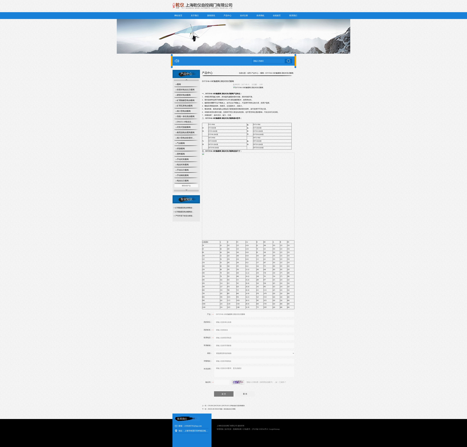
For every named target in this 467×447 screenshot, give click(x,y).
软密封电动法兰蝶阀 (185, 90)
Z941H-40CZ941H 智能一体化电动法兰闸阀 (221, 409)
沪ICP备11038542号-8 (260, 429)
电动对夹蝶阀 (183, 165)
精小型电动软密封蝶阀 (186, 138)
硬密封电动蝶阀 (184, 95)
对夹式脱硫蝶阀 (184, 127)
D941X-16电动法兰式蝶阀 (187, 122)
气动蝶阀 (181, 143)
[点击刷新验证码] (238, 382)
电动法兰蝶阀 (183, 181)
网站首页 (178, 15)
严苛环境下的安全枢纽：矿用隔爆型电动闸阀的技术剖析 (186, 216)
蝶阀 (179, 84)
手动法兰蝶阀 (183, 170)
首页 (249, 73)
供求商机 (260, 15)
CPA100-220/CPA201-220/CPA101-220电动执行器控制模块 (226, 405)
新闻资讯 (211, 15)
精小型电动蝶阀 (184, 111)
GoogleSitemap (274, 429)
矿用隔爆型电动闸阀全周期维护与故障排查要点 (186, 208)
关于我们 (195, 15)
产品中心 (227, 15)
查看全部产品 (186, 186)
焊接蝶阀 (181, 148)
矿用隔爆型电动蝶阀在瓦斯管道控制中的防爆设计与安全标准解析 (186, 212)
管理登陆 (220, 429)
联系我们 (293, 15)
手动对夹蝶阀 (183, 159)
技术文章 (244, 15)
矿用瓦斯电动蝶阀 (185, 106)
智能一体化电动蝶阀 (185, 116)
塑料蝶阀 (181, 154)
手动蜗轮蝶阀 (183, 175)
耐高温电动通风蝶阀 (185, 132)
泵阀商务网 (237, 429)
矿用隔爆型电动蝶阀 (185, 100)
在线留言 (277, 15)
